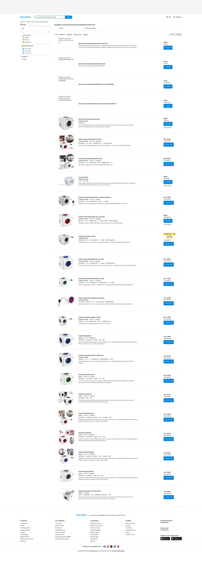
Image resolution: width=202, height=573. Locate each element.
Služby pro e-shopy (95, 528)
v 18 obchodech (167, 338)
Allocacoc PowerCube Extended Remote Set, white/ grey (93, 43)
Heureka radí (58, 528)
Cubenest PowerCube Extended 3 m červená (89, 139)
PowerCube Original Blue (84, 336)
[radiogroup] (35, 51)
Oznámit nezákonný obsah (26, 539)
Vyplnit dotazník (164, 530)
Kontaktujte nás (164, 522)
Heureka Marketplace (95, 530)
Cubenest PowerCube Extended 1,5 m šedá (89, 317)
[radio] (21, 48)
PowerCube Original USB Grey (86, 471)
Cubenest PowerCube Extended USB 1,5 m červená (91, 217)
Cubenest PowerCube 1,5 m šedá (86, 236)
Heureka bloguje (24, 534)
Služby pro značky (94, 532)
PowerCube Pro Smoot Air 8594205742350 (89, 491)
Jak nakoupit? (58, 523)
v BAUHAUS (167, 178)
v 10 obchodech (167, 377)
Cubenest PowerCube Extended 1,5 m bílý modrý (91, 355)
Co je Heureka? (24, 523)
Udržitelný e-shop (129, 534)
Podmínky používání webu (118, 551)
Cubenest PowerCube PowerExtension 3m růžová (91, 298)
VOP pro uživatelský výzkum (62, 539)
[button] (27, 32)
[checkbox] (21, 35)
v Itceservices (167, 83)
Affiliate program (94, 537)
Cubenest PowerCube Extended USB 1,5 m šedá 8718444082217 (94, 197)
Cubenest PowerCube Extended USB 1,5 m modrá (91, 259)
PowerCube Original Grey (85, 394)
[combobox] (49, 17)
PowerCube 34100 (83, 177)
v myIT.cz (166, 44)
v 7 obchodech (167, 199)
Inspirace (127, 532)
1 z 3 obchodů (167, 240)
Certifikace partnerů (130, 530)
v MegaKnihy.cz (167, 217)
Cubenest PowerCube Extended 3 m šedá (89, 119)
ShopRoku (128, 526)
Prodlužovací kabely (83, 121)
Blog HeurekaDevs (24, 537)
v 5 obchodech (167, 141)
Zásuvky (81, 338)
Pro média (22, 532)
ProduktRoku (128, 528)
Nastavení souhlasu (60, 532)
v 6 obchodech (167, 396)
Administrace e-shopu (95, 523)
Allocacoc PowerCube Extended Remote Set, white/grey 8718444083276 (97, 103)
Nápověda (92, 541)
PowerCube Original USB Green (86, 374)
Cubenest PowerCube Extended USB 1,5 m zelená (91, 278)
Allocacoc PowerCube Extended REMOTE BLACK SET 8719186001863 (96, 84)
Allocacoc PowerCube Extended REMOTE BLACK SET (91, 64)
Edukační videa (94, 539)
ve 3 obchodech (167, 319)
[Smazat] (63, 17)
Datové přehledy (94, 534)
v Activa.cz (166, 120)
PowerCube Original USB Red (86, 413)
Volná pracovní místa (25, 530)
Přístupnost (23, 541)
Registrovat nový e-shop (96, 526)
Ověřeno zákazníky (130, 523)
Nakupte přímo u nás (60, 530)
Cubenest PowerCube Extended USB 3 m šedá (90, 158)
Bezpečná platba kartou (61, 537)
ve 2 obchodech (167, 261)
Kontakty (22, 526)
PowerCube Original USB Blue (86, 452)
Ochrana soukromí (59, 534)
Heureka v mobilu (59, 526)
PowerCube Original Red (84, 433)
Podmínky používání (25, 528)
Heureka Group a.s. (93, 551)
